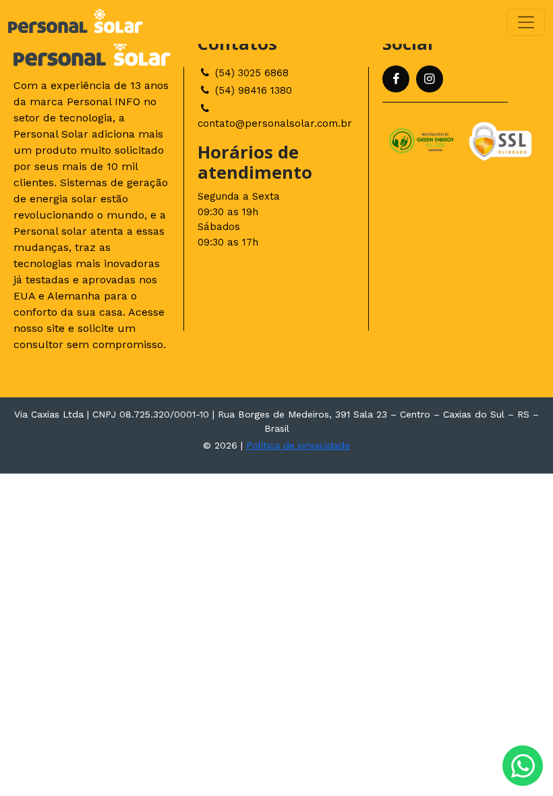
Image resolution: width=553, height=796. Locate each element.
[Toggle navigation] (526, 22)
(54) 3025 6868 (250, 73)
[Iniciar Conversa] (522, 765)
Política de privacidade (298, 445)
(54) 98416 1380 (252, 90)
